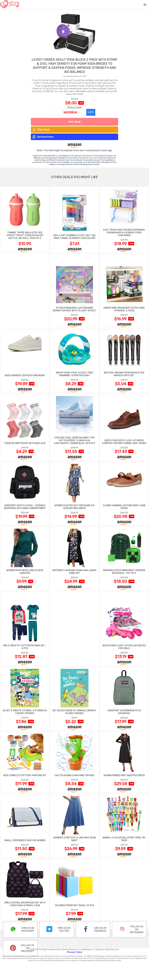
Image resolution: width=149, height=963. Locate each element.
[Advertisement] (25, 291)
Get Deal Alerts (45, 137)
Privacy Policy (74, 952)
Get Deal (74, 121)
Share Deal (40, 130)
